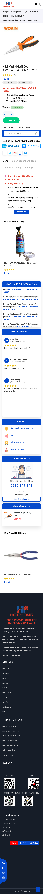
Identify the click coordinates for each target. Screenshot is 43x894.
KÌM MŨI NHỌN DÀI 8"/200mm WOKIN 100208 (20, 299)
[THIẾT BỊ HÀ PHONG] (8, 4)
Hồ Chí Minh (33, 843)
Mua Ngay (11, 120)
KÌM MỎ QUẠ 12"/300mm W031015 (24, 575)
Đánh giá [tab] (29, 167)
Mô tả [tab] (5, 161)
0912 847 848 (21, 485)
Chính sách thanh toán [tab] (24, 161)
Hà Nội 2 (23, 843)
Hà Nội (14, 843)
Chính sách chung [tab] (11, 167)
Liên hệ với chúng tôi (21, 499)
